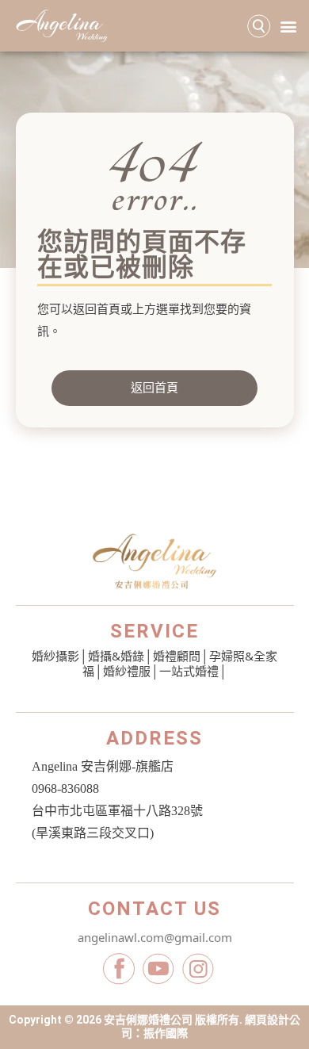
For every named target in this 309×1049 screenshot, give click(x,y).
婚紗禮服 (127, 671)
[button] (288, 26)
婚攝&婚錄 (116, 656)
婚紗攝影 (55, 656)
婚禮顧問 (176, 656)
